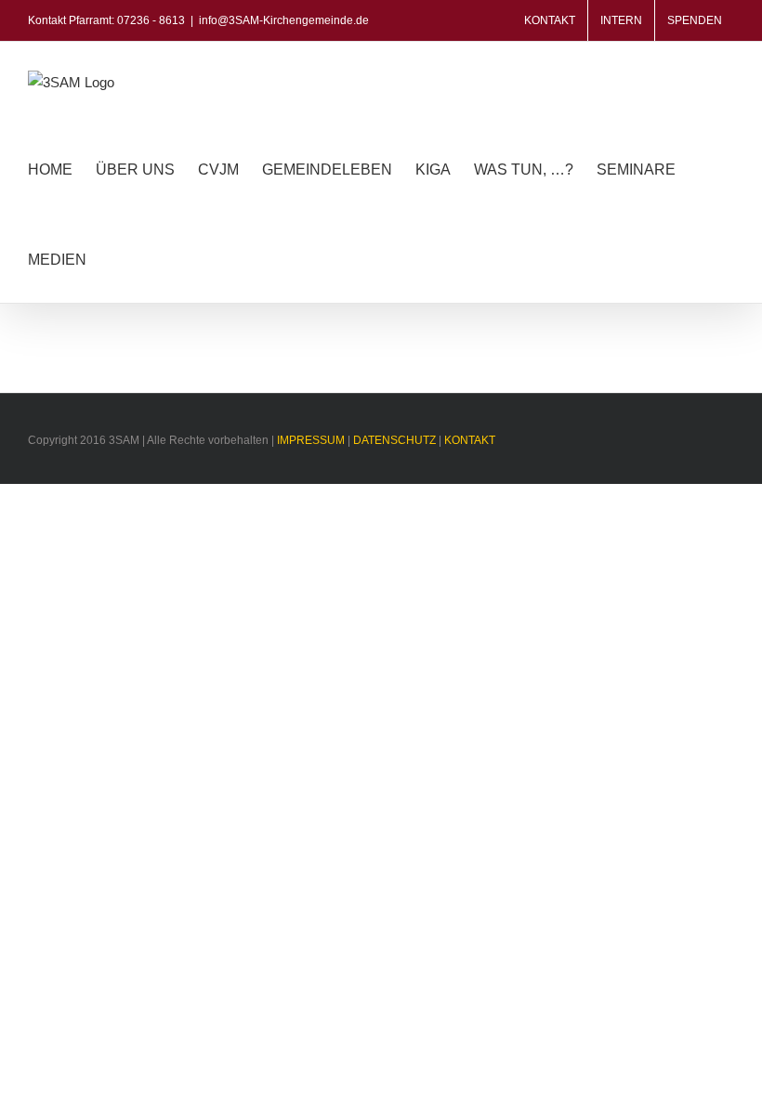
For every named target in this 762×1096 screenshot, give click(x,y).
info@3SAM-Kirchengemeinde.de (284, 20)
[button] (115, 258)
